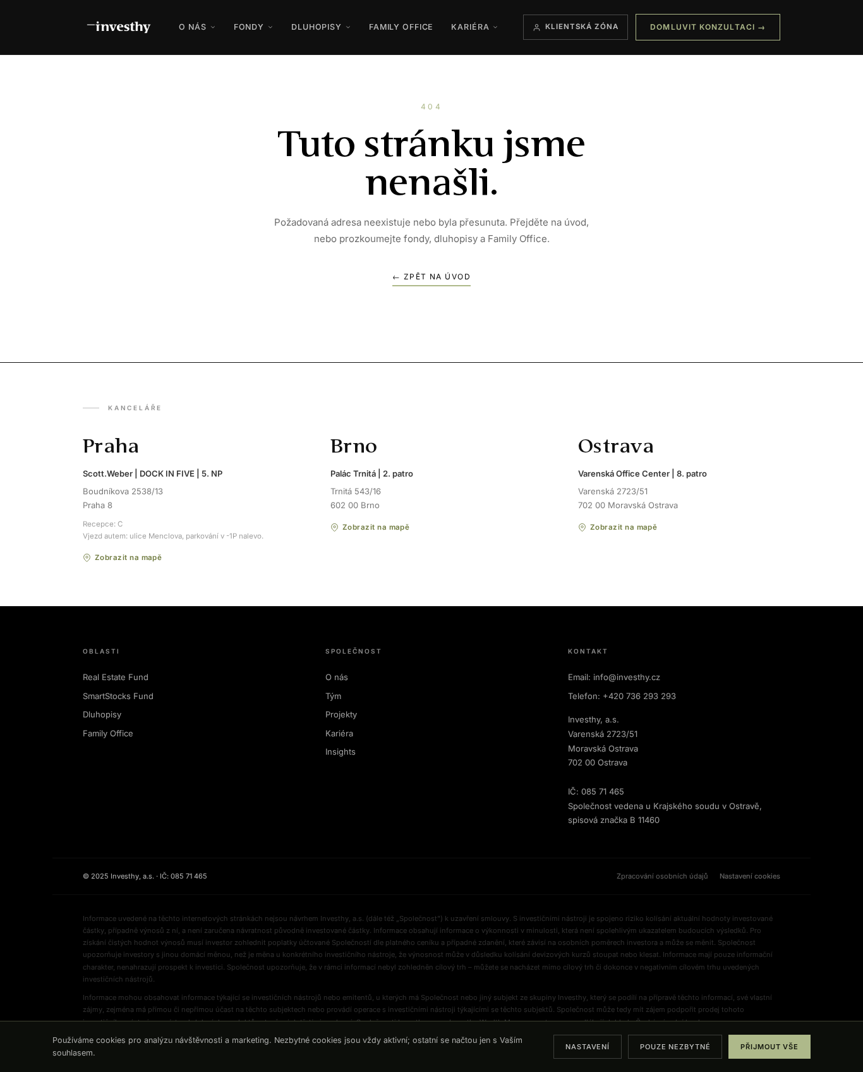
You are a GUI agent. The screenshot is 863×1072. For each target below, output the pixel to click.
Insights (340, 751)
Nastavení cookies (750, 876)
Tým (333, 696)
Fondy (249, 27)
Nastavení (587, 1046)
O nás (192, 27)
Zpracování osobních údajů (662, 876)
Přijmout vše (769, 1046)
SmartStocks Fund (118, 696)
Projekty (341, 714)
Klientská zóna (582, 26)
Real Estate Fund (115, 677)
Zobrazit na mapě (128, 557)
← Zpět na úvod (431, 276)
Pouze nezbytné (675, 1046)
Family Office (401, 27)
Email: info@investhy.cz (614, 677)
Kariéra (470, 27)
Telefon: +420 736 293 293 (622, 696)
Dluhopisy (316, 27)
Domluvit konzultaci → (708, 27)
